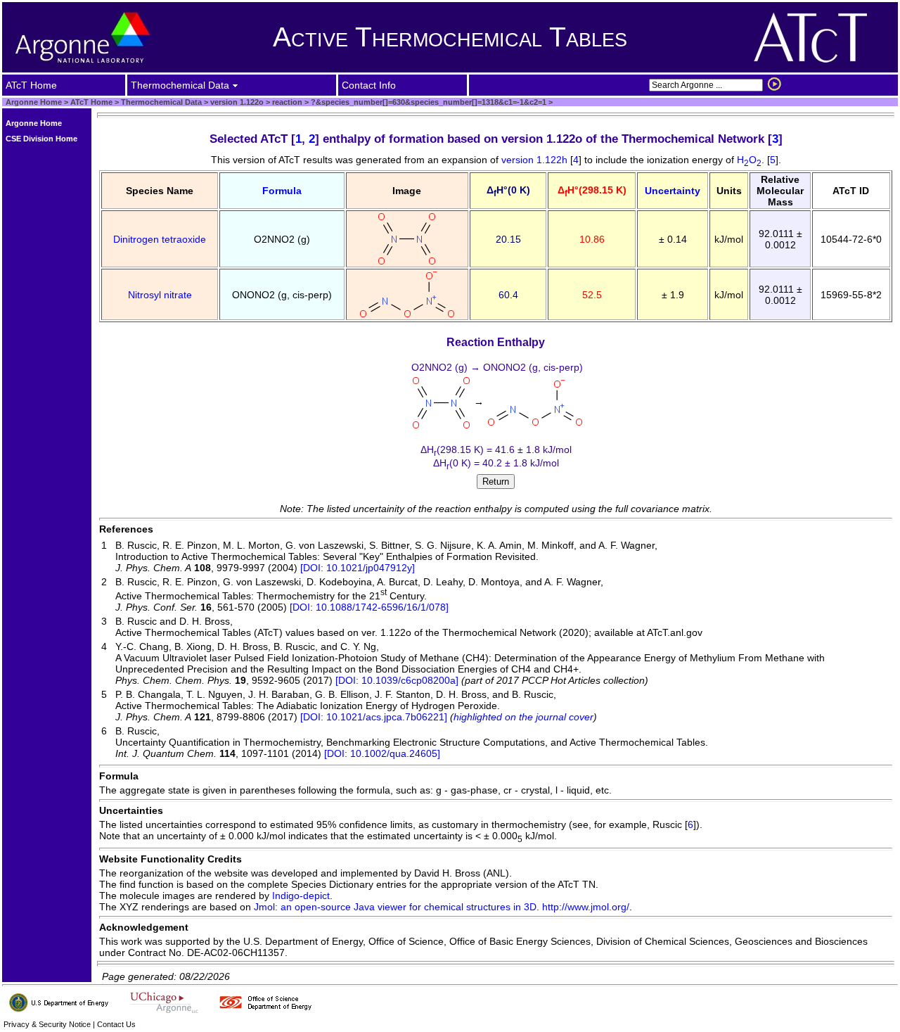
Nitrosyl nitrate (160, 294)
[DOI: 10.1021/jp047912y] (357, 567)
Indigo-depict (301, 895)
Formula (282, 190)
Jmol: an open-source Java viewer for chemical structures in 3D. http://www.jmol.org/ (441, 906)
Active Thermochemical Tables (450, 37)
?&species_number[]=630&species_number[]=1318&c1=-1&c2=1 (427, 102)
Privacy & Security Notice (47, 1024)
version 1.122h (535, 159)
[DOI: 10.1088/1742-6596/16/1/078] (369, 607)
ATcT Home (91, 102)
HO (749, 159)
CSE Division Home (41, 138)
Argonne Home (34, 102)
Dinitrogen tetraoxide (159, 239)
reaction (286, 102)
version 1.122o (236, 102)
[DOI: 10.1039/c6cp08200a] (396, 680)
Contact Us (116, 1024)
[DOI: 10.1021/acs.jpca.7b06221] (373, 716)
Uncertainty (672, 190)
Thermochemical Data (161, 102)
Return (495, 481)
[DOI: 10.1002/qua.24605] (382, 753)
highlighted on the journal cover (523, 716)
